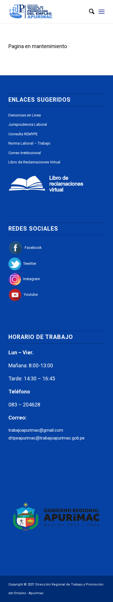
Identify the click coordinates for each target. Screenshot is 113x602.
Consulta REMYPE (23, 134)
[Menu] (102, 12)
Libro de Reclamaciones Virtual (34, 162)
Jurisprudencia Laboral (27, 124)
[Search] (88, 11)
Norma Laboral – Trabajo (29, 143)
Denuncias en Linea (24, 115)
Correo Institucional (24, 153)
